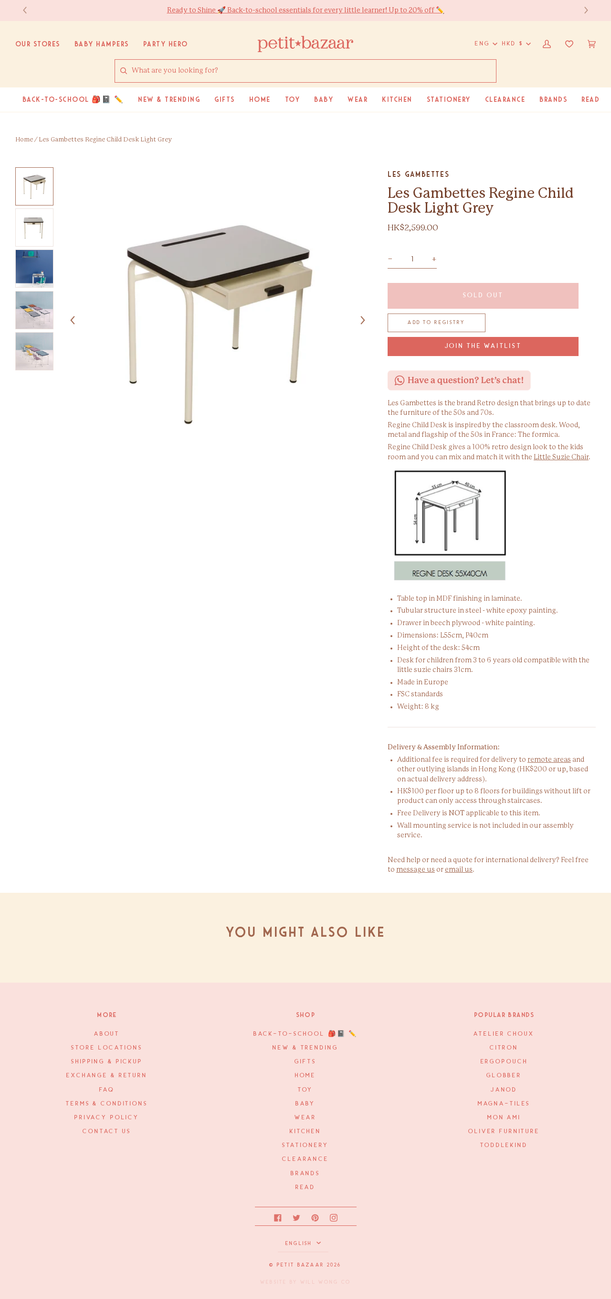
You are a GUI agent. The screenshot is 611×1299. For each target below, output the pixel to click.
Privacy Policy (106, 1118)
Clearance (305, 1159)
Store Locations (106, 1048)
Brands (305, 1173)
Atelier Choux (504, 1034)
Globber (504, 1075)
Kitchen (305, 1131)
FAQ (107, 1090)
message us (415, 869)
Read (305, 1187)
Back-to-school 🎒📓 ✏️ (305, 1034)
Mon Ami (504, 1118)
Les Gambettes (418, 174)
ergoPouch (504, 1062)
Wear (305, 1118)
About (107, 1034)
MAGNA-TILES (504, 1104)
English (300, 1243)
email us (459, 869)
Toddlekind (504, 1145)
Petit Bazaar (300, 1265)
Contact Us (107, 1131)
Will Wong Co (325, 1282)
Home (24, 140)
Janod (504, 1090)
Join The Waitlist (483, 346)
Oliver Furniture (504, 1131)
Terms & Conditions (107, 1104)
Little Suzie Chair (561, 457)
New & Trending (305, 1048)
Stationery (305, 1145)
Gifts (305, 1062)
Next (581, 10)
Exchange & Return (106, 1075)
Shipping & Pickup (107, 1062)
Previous (29, 10)
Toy (306, 1090)
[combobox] (313, 70)
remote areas (549, 760)
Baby (305, 1104)
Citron (504, 1048)
